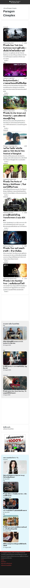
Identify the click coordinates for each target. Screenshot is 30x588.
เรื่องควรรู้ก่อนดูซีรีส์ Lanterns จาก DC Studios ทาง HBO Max (13, 342)
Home (2, 560)
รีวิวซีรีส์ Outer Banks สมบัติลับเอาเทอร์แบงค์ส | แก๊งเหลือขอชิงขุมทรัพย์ (15, 528)
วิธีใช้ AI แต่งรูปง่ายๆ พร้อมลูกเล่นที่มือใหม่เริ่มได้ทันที (14, 545)
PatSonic (5, 43)
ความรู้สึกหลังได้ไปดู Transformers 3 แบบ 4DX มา (14, 218)
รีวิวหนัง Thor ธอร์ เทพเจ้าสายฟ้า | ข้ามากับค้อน (14, 249)
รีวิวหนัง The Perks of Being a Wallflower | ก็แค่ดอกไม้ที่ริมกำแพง (14, 184)
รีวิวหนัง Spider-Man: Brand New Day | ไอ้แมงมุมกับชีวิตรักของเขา (14, 392)
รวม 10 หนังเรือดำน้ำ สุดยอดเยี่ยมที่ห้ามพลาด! (15, 510)
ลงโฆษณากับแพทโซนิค (8, 429)
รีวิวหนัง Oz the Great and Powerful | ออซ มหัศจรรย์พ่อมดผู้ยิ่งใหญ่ (14, 116)
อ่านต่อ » (6, 60)
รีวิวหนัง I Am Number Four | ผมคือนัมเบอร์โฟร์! (14, 282)
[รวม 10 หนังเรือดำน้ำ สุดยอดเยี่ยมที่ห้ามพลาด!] (10, 509)
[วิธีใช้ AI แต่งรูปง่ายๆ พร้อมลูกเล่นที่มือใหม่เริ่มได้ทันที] (10, 542)
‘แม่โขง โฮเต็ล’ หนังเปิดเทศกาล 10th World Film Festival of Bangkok (14, 151)
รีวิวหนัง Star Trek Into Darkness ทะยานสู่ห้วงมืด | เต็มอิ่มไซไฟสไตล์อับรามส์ (14, 48)
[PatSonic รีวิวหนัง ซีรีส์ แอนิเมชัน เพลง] (15, 2)
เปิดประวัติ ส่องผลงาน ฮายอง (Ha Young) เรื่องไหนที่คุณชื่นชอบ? (14, 476)
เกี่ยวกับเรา (3, 562)
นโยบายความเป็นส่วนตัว (6, 563)
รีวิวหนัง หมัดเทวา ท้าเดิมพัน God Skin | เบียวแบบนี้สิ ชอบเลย (15, 495)
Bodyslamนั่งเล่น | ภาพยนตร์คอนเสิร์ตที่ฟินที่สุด (15, 82)
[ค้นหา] (28, 2)
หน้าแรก (5, 8)
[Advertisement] (13, 307)
